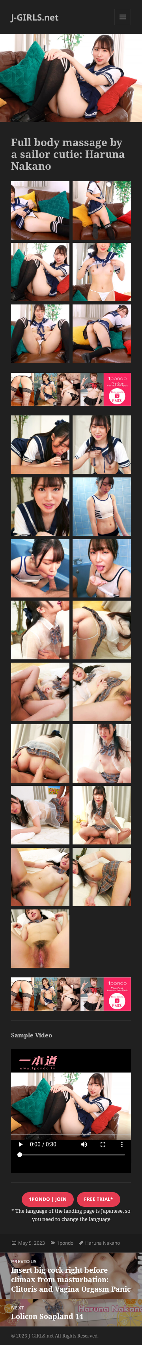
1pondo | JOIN (48, 1199)
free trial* (98, 1199)
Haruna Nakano (102, 1243)
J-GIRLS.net (35, 17)
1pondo (65, 1243)
